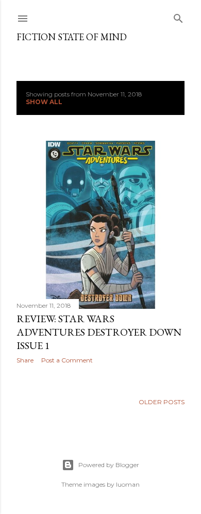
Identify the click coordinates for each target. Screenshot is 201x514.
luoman (128, 484)
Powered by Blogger (108, 465)
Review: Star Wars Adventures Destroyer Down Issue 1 (98, 332)
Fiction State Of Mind (71, 37)
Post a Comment (67, 360)
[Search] (178, 16)
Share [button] (25, 360)
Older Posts (162, 402)
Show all (44, 102)
